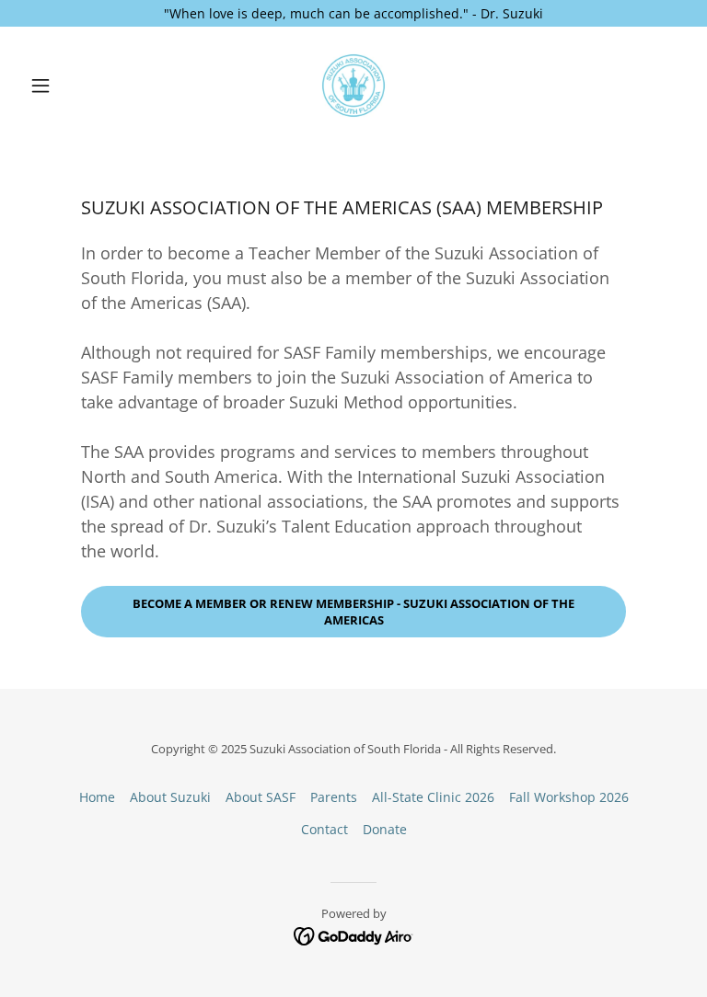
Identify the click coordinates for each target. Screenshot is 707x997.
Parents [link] (333, 797)
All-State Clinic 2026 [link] (433, 797)
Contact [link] (324, 829)
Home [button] (97, 797)
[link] (353, 85)
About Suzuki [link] (170, 797)
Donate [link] (385, 829)
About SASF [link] (261, 797)
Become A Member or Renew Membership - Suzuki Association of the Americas (353, 611)
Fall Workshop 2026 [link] (569, 797)
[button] (72, 85)
